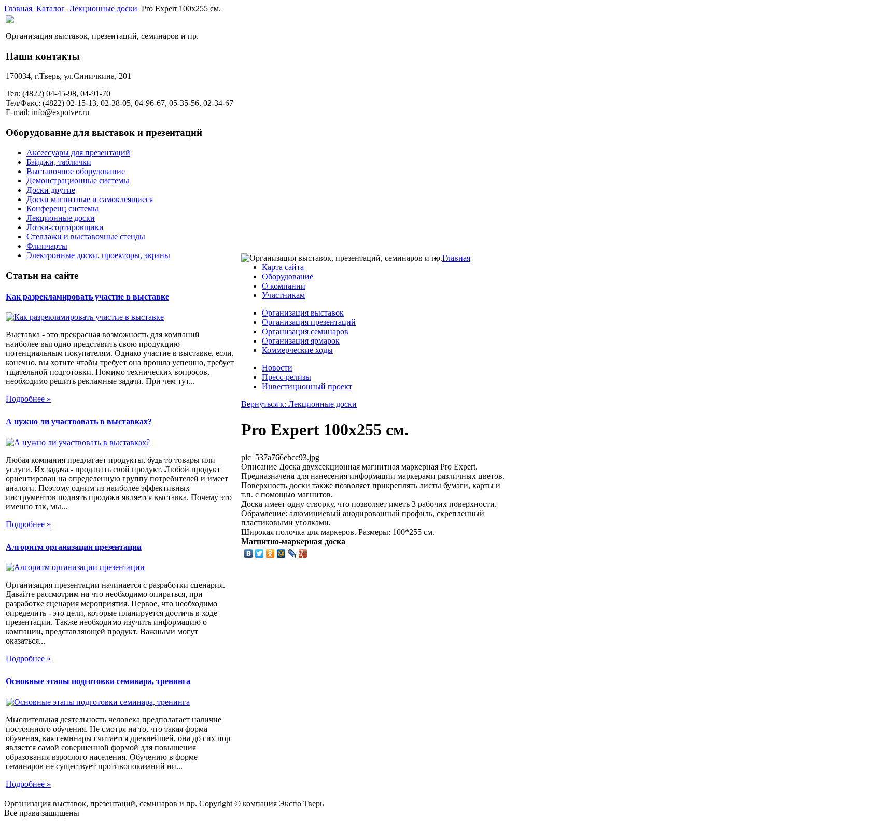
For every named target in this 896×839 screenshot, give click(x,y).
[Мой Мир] (281, 553)
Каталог (50, 8)
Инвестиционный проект (307, 386)
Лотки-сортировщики (65, 227)
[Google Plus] (303, 553)
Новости (277, 367)
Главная (18, 8)
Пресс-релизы (286, 377)
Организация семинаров (305, 331)
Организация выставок (303, 312)
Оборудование (287, 276)
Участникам (283, 295)
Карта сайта (283, 267)
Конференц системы (62, 208)
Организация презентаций (309, 322)
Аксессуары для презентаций (78, 152)
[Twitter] (259, 553)
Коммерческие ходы (297, 350)
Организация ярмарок (301, 340)
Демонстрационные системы (77, 180)
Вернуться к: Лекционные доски (299, 404)
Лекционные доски (103, 8)
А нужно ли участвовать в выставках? (79, 421)
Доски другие (50, 190)
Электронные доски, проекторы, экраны (98, 255)
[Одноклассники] (270, 553)
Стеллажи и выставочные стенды (85, 236)
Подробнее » (28, 398)
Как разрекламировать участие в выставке (87, 296)
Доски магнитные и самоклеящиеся (89, 199)
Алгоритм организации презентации (74, 547)
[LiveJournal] (292, 553)
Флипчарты (46, 245)
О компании (283, 285)
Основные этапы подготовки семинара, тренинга (98, 681)
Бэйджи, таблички (58, 162)
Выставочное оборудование (75, 171)
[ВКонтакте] (248, 553)
